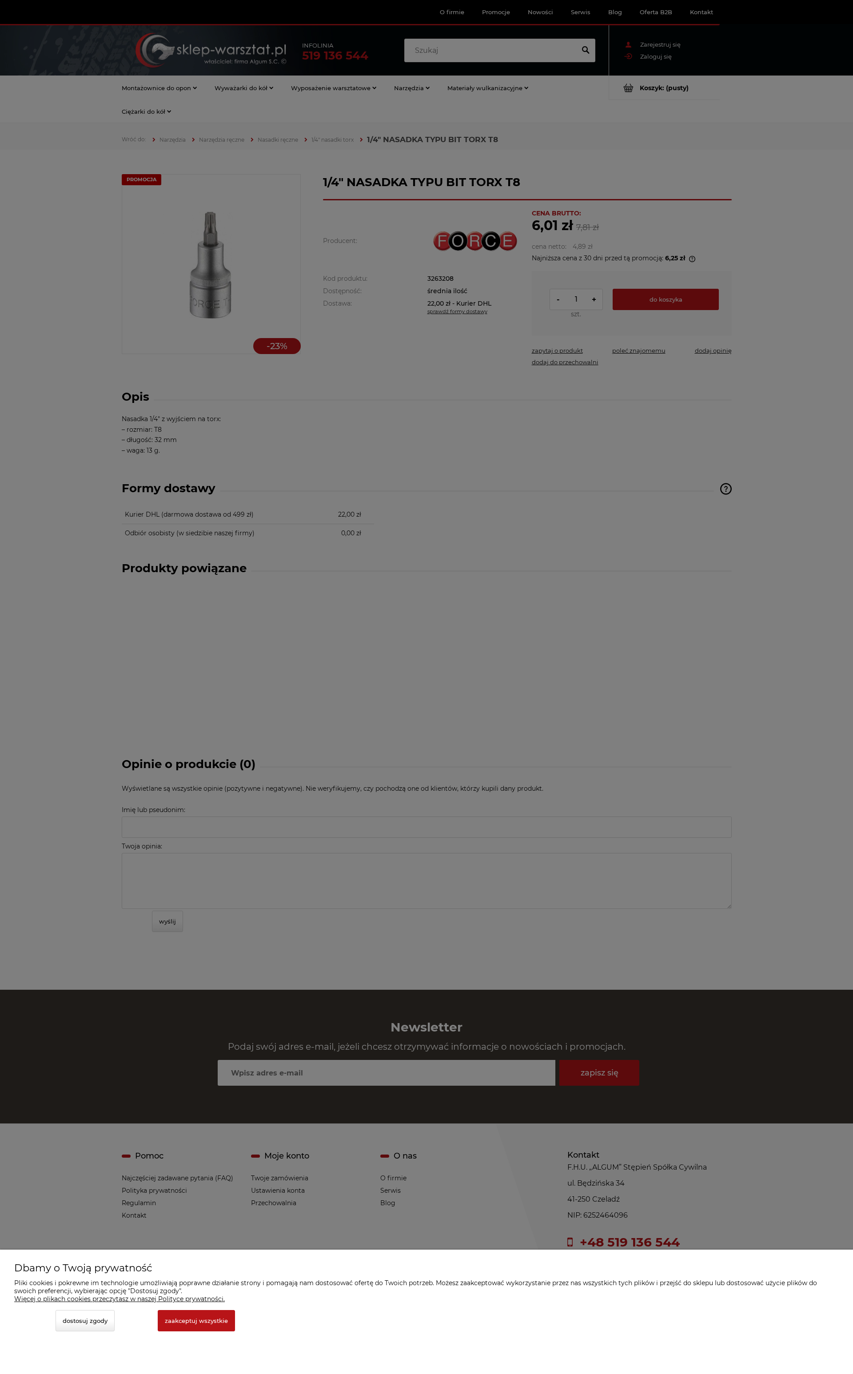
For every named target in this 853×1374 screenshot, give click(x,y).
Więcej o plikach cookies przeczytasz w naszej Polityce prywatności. (119, 1299)
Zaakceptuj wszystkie (196, 1320)
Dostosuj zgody (85, 1320)
